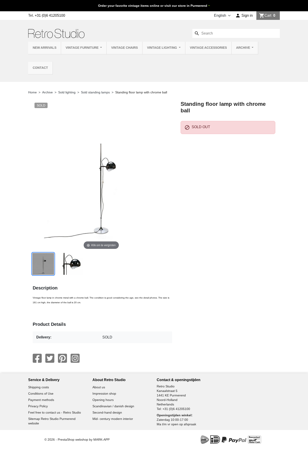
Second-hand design (107, 412)
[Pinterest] (62, 358)
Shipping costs (38, 387)
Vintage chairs (124, 47)
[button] (244, 16)
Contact (40, 67)
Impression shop (104, 393)
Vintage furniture (82, 47)
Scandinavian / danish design (113, 406)
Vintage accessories (208, 47)
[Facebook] (37, 358)
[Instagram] (75, 358)
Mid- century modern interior (112, 419)
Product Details (49, 324)
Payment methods (41, 400)
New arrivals (44, 47)
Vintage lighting (162, 47)
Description (45, 287)
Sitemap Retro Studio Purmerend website (52, 421)
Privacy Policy (38, 406)
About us (98, 387)
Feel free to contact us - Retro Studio (54, 412)
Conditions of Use (40, 393)
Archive (243, 47)
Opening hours (103, 400)
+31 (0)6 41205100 (50, 15)
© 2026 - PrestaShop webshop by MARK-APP (77, 439)
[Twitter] (49, 358)
